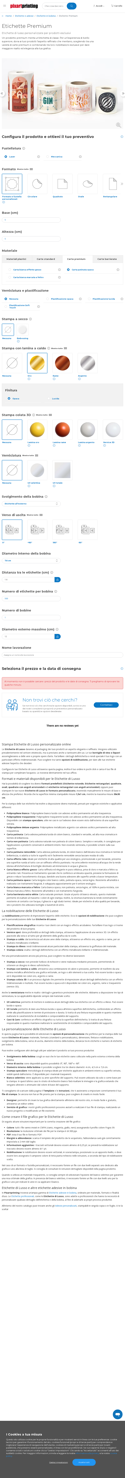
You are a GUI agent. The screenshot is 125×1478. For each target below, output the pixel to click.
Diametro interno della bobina (26, 553)
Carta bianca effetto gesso (27, 270)
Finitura (11, 390)
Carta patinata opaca (83, 270)
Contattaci (106, 704)
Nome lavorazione (16, 648)
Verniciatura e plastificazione (25, 290)
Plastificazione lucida (104, 299)
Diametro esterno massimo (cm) (28, 629)
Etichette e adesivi (24, 15)
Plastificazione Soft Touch (19, 306)
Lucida (55, 398)
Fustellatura (11, 148)
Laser (12, 157)
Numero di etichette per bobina (27, 591)
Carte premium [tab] (76, 259)
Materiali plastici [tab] (16, 259)
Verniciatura (11, 455)
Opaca (15, 398)
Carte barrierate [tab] (107, 259)
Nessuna (13, 299)
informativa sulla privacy (87, 1453)
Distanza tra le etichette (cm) (25, 572)
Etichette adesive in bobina (62, 1192)
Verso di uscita (14, 515)
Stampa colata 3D (16, 415)
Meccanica (56, 157)
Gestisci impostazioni (58, 1462)
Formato (9, 169)
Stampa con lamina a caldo (24, 348)
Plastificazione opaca (62, 299)
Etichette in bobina (46, 15)
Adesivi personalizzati (66, 1205)
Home (8, 15)
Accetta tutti (84, 1462)
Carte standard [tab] (46, 259)
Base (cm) (10, 213)
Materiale (9, 251)
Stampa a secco (15, 319)
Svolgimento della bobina (22, 496)
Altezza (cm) (12, 232)
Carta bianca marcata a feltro (28, 277)
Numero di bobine (16, 610)
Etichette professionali (22, 1196)
